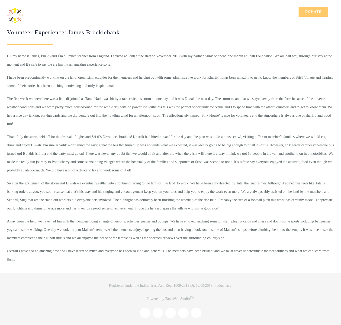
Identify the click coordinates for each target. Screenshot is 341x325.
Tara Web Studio (179, 299)
